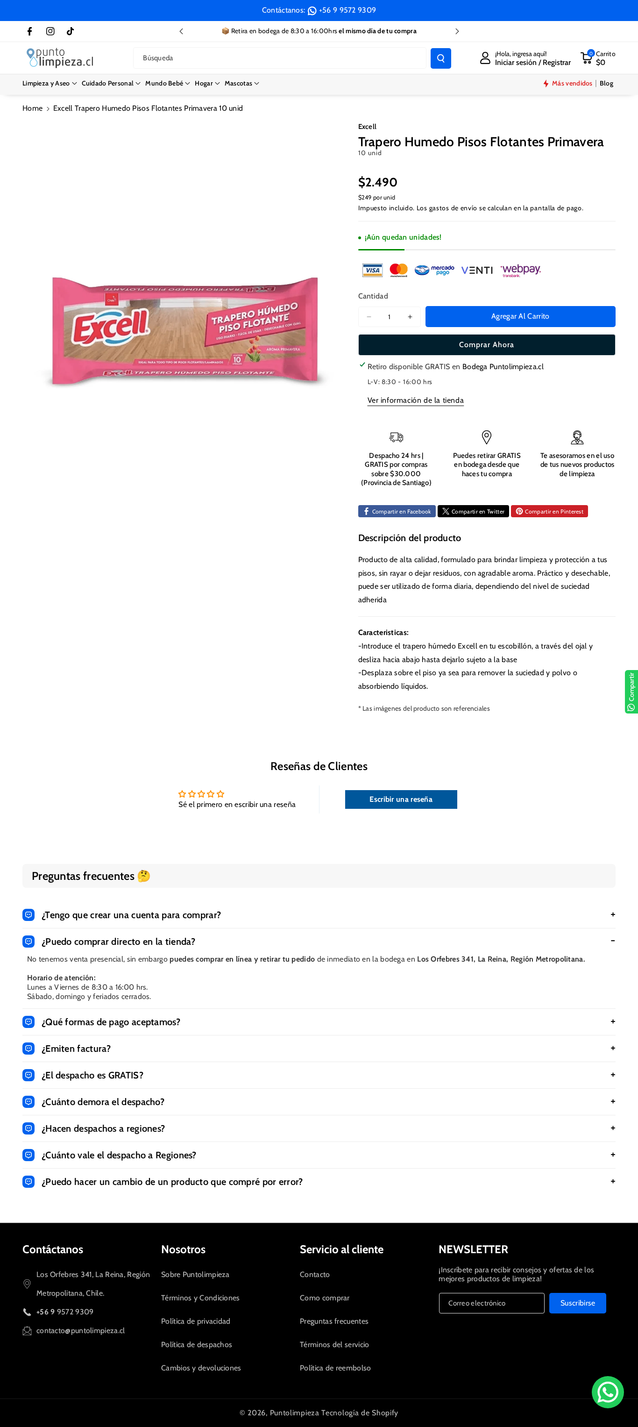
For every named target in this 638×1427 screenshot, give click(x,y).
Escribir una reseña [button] (400, 799)
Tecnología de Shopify (359, 1412)
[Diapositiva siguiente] (457, 31)
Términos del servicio (334, 1344)
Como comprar (325, 1297)
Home (32, 108)
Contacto (315, 1274)
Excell (367, 126)
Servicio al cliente (341, 1249)
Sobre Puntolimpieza (195, 1274)
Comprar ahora (486, 344)
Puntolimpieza (294, 1412)
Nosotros (183, 1249)
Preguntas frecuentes (334, 1321)
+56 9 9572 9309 (347, 10)
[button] (49, 83)
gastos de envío (453, 208)
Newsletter (473, 1249)
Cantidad (373, 296)
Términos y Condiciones (200, 1297)
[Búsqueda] (441, 58)
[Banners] (451, 270)
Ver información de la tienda (416, 400)
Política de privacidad (196, 1321)
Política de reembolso (335, 1367)
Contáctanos (52, 1249)
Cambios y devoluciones (201, 1367)
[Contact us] (608, 1392)
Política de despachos (196, 1344)
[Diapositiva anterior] (181, 31)
